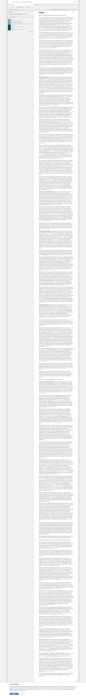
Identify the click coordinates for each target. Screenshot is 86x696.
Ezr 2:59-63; (64, 421)
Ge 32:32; (41, 38)
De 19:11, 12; (69, 153)
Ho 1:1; (57, 614)
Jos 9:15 (46, 156)
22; (62, 666)
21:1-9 (40, 155)
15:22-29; (51, 317)
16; (71, 141)
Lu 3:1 (70, 462)
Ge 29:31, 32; (56, 185)
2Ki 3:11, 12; (46, 614)
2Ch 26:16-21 (70, 117)
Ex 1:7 (49, 47)
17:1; (40, 614)
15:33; (59, 570)
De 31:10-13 (45, 132)
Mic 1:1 (64, 614)
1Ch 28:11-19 (44, 361)
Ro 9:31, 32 (52, 487)
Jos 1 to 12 (62, 236)
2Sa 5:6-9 (59, 239)
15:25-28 (59, 588)
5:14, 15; (51, 414)
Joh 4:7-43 (50, 637)
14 (47, 417)
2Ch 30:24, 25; (45, 661)
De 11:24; (67, 324)
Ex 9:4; (67, 32)
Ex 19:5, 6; (42, 88)
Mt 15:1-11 (57, 474)
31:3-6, (40, 143)
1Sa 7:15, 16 (41, 302)
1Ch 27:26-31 (60, 342)
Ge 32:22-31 (63, 24)
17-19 (67, 645)
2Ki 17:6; (45, 648)
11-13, (71, 275)
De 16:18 (70, 138)
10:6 (52, 483)
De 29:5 (58, 213)
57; (64, 471)
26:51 (60, 204)
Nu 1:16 (57, 155)
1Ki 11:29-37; (45, 565)
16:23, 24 (63, 570)
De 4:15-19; (62, 122)
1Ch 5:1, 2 (51, 179)
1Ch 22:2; (64, 656)
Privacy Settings (22, 690)
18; (71, 64)
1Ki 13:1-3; (66, 612)
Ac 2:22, (43, 393)
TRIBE (51, 537)
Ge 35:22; (51, 171)
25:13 (51, 465)
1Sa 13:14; (70, 320)
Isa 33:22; (45, 108)
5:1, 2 (62, 399)
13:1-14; (47, 317)
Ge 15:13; (68, 73)
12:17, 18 (56, 310)
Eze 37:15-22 (53, 650)
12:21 (43, 65)
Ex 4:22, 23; (62, 84)
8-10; (52, 546)
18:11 (48, 648)
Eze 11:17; (47, 671)
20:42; (50, 671)
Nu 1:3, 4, (68, 141)
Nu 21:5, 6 (62, 209)
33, (39, 369)
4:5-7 (54, 546)
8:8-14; (52, 406)
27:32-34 (58, 332)
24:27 (66, 464)
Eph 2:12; (55, 38)
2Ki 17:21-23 (69, 386)
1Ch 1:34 (43, 29)
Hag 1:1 (55, 414)
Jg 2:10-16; (54, 282)
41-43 (41, 369)
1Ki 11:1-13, (70, 367)
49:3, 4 (55, 171)
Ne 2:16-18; (47, 414)
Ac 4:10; (48, 38)
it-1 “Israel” (11, 9)
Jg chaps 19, (65, 291)
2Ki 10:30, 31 (52, 604)
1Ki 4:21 (42, 325)
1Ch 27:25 (47, 346)
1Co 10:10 (49, 221)
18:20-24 (69, 166)
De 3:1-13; (45, 229)
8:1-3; (49, 269)
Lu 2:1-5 (44, 469)
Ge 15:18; (63, 324)
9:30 (55, 406)
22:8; (42, 614)
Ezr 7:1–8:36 (55, 401)
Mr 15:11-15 (50, 490)
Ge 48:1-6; (47, 179)
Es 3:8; (49, 406)
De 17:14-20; (59, 117)
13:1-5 (70, 122)
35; (56, 213)
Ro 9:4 (58, 38)
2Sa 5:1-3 (57, 548)
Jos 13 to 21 (70, 254)
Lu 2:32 (44, 457)
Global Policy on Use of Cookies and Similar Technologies (46, 689)
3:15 (58, 282)
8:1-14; (68, 421)
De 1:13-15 (41, 148)
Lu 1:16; (41, 479)
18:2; (64, 666)
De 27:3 (50, 234)
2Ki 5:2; (40, 656)
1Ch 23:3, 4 (51, 337)
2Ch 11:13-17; (61, 645)
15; (72, 27)
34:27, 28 (56, 105)
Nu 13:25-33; (69, 197)
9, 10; (42, 637)
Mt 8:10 (43, 34)
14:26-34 (41, 198)
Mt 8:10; (48, 487)
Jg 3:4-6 (40, 248)
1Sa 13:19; (70, 654)
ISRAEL (58, 379)
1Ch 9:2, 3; (70, 649)
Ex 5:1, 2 (68, 30)
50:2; (40, 29)
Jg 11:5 (63, 259)
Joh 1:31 (44, 479)
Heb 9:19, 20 (65, 96)
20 (68, 291)
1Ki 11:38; (55, 588)
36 (45, 393)
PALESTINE (41, 676)
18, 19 (40, 276)
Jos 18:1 (44, 294)
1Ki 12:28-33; (66, 579)
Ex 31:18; (52, 105)
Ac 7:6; (71, 73)
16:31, (54, 213)
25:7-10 (42, 153)
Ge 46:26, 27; (45, 47)
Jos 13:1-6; (55, 239)
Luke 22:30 (45, 537)
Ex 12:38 (40, 75)
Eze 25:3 (48, 669)
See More (30, 31)
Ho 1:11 (44, 650)
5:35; (51, 38)
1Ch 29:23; (64, 117)
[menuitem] (77, 5)
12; (71, 612)
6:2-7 (66, 84)
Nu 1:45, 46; (56, 204)
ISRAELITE (64, 38)
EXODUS (55, 47)
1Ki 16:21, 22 (44, 592)
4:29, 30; (40, 65)
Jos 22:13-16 (59, 158)
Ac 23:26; (63, 464)
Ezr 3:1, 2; (59, 399)
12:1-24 (49, 565)
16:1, (69, 612)
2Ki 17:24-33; (68, 635)
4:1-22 (43, 298)
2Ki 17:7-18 (61, 610)
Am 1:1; (60, 614)
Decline (16, 693)
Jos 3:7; (70, 32)
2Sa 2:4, (49, 546)
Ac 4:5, (66, 471)
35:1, (65, 645)
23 (68, 471)
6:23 (43, 656)
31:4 (54, 317)
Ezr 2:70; (63, 391)
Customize (22, 693)
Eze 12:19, (59, 666)
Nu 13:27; (47, 234)
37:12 (53, 671)
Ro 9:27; (52, 484)
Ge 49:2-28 (70, 53)
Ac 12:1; (48, 465)
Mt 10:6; (45, 38)
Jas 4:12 (49, 108)
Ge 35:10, (69, 27)
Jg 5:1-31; (46, 269)
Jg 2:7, (69, 275)
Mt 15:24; (49, 483)
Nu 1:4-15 (50, 189)
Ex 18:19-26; (65, 138)
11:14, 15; (43, 317)
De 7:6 (46, 88)
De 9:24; (45, 221)
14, (42, 143)
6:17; (66, 391)
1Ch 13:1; (54, 332)
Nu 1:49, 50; (64, 166)
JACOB (69, 24)
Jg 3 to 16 (68, 284)
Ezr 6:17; (41, 650)
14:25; (50, 614)
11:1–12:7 (53, 269)
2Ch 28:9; (53, 614)
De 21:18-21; (67, 152)
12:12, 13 (60, 486)
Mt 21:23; (58, 471)
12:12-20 (45, 375)
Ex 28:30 (63, 128)
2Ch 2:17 (68, 656)
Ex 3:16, (69, 64)
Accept (11, 693)
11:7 (55, 484)
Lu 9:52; (46, 637)
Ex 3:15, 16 (51, 151)
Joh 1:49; (56, 486)
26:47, (61, 471)
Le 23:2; (41, 132)
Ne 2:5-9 (68, 404)
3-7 (51, 661)
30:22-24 (61, 185)
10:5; (68, 391)
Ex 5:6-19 (45, 60)
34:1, (49, 661)
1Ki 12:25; (56, 570)
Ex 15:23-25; (50, 213)
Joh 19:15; (45, 490)
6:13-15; (67, 122)
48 (44, 143)
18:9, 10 (41, 626)
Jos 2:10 (48, 229)
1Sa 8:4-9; (51, 310)
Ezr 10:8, (44, 417)
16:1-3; (41, 221)
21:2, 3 (66, 666)
